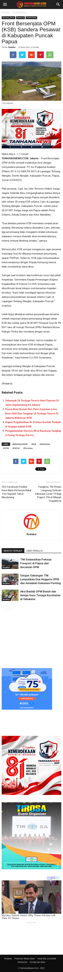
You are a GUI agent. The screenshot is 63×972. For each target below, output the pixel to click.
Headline (6, 567)
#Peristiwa (28, 448)
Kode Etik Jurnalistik (47, 958)
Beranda (6, 12)
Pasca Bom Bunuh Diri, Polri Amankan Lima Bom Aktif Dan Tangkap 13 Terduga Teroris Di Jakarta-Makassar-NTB (31, 413)
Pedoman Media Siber (24, 958)
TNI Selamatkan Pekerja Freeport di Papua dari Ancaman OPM (35, 563)
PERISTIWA (31, 17)
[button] (58, 4)
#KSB (33, 444)
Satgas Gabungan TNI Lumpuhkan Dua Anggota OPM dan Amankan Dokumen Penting (40, 579)
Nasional (20, 17)
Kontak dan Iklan (37, 962)
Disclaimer (22, 962)
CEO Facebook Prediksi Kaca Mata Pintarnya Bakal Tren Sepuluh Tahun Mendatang (16, 492)
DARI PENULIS (34, 550)
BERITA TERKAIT (13, 550)
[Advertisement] (31, 638)
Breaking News (20, 12)
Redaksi (11, 47)
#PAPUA (16, 448)
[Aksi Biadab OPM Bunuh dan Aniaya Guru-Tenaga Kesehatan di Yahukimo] (10, 595)
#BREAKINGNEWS (20, 444)
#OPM (6, 448)
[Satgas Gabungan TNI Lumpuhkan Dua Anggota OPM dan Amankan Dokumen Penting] (10, 579)
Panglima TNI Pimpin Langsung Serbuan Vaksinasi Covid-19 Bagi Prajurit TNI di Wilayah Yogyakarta (48, 493)
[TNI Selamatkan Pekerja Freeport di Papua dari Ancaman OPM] (10, 563)
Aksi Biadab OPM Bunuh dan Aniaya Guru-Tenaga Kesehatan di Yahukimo (40, 595)
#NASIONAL (45, 444)
